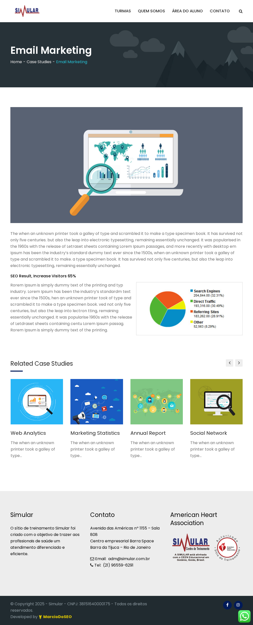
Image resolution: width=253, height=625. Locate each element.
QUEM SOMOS (151, 11)
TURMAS (123, 11)
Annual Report (148, 433)
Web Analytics (28, 433)
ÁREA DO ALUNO (187, 11)
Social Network (208, 433)
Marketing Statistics (95, 433)
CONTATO (220, 11)
